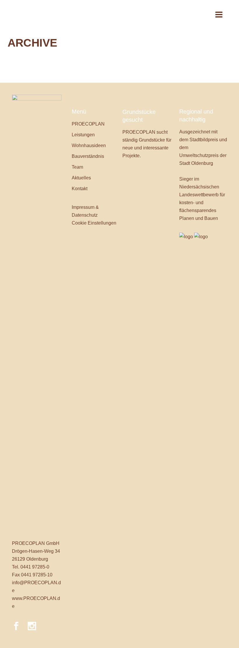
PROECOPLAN (88, 123)
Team (77, 167)
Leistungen (83, 134)
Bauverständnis (88, 156)
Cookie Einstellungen (94, 222)
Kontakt (79, 188)
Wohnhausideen (89, 145)
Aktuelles (81, 177)
